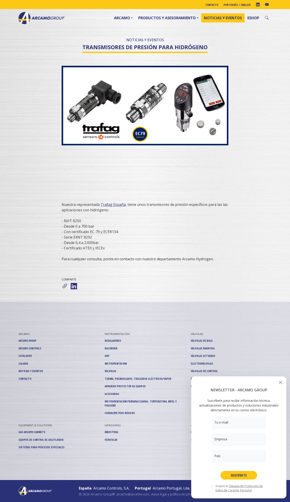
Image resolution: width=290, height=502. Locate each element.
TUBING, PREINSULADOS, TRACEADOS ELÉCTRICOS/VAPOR (138, 378)
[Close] (280, 382)
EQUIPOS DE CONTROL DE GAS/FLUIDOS (41, 439)
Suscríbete (239, 475)
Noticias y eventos (223, 17)
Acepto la (239, 488)
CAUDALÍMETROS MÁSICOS (120, 413)
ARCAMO (24, 334)
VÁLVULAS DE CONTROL (204, 371)
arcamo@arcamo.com (132, 494)
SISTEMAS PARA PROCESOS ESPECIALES (42, 447)
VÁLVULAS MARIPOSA (203, 348)
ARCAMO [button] (122, 17)
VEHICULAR (111, 439)
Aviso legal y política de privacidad (176, 494)
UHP (107, 356)
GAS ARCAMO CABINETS (32, 432)
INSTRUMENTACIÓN (117, 334)
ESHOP (253, 17)
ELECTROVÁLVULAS (202, 363)
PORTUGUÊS (231, 5)
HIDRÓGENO (113, 425)
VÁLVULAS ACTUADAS (203, 356)
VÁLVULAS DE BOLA (202, 340)
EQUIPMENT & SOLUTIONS (35, 425)
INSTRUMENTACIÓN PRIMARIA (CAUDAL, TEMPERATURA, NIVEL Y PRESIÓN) (141, 403)
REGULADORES (113, 340)
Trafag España (113, 204)
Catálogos (25, 356)
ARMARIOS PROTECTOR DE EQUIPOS (125, 386)
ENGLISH (246, 5)
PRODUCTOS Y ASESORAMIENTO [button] (167, 17)
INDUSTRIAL (111, 432)
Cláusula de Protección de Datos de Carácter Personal (239, 488)
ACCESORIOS (112, 394)
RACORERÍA (111, 348)
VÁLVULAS (110, 371)
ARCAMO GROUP (27, 340)
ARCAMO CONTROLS (30, 348)
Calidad (23, 363)
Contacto (211, 5)
